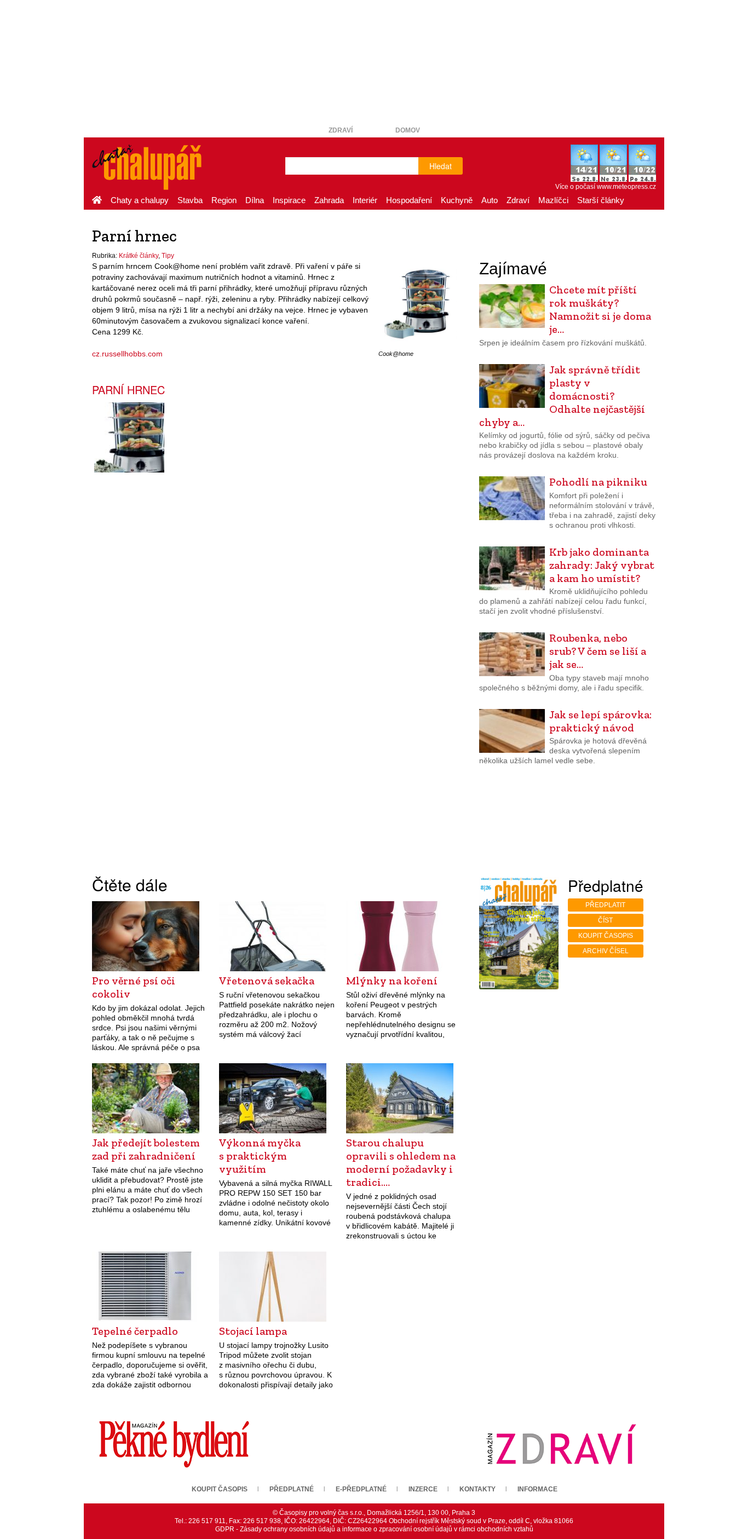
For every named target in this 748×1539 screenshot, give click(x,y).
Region (224, 200)
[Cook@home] (417, 303)
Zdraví (341, 130)
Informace (537, 1489)
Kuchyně (457, 200)
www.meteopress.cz (626, 187)
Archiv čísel (606, 951)
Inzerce (423, 1489)
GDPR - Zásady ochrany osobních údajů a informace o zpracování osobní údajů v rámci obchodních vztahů (374, 1529)
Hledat (440, 165)
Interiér (365, 200)
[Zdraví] (561, 1444)
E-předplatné (361, 1489)
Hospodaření (409, 200)
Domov (407, 130)
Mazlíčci (553, 200)
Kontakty (477, 1489)
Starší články (600, 200)
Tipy (168, 256)
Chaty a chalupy (140, 200)
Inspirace (289, 200)
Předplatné (291, 1489)
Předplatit (605, 905)
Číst (605, 920)
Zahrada (329, 200)
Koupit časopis (605, 935)
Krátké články (138, 256)
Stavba (190, 200)
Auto (489, 200)
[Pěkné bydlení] (174, 1444)
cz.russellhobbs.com (127, 353)
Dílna (254, 200)
